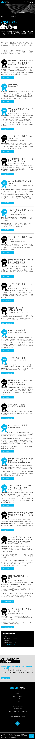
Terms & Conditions (17, 714)
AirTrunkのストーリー (10, 638)
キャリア (17, 698)
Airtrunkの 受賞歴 (9, 644)
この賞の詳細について (7, 77)
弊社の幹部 (7, 640)
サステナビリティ (17, 696)
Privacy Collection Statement (17, 711)
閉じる (31, 736)
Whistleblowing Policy (17, 716)
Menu (31, 2)
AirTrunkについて (11, 16)
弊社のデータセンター (10, 642)
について (17, 691)
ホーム (3, 16)
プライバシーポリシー (6, 737)
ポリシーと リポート (17, 706)
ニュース (17, 701)
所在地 (17, 693)
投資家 (6, 636)
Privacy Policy (17, 709)
